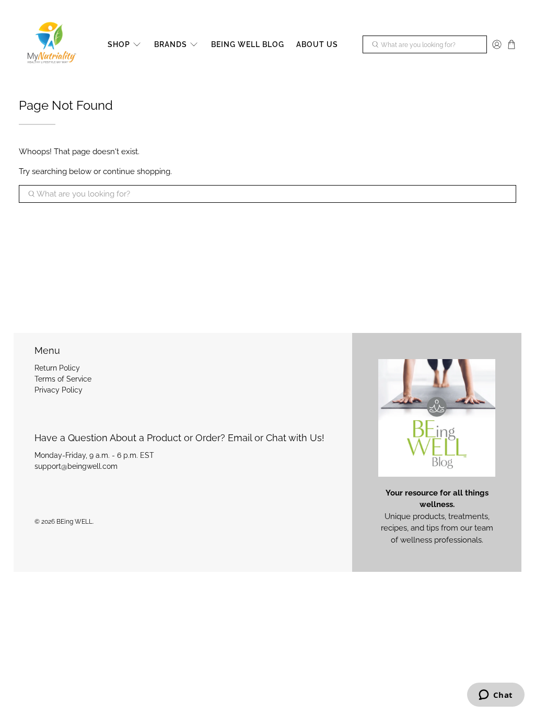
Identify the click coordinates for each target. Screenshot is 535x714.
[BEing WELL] (51, 45)
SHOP (119, 44)
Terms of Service (62, 379)
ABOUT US (317, 44)
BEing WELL (74, 521)
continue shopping (136, 171)
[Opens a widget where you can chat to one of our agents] (496, 696)
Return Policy (57, 368)
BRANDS (170, 44)
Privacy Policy (58, 390)
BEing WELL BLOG (247, 44)
